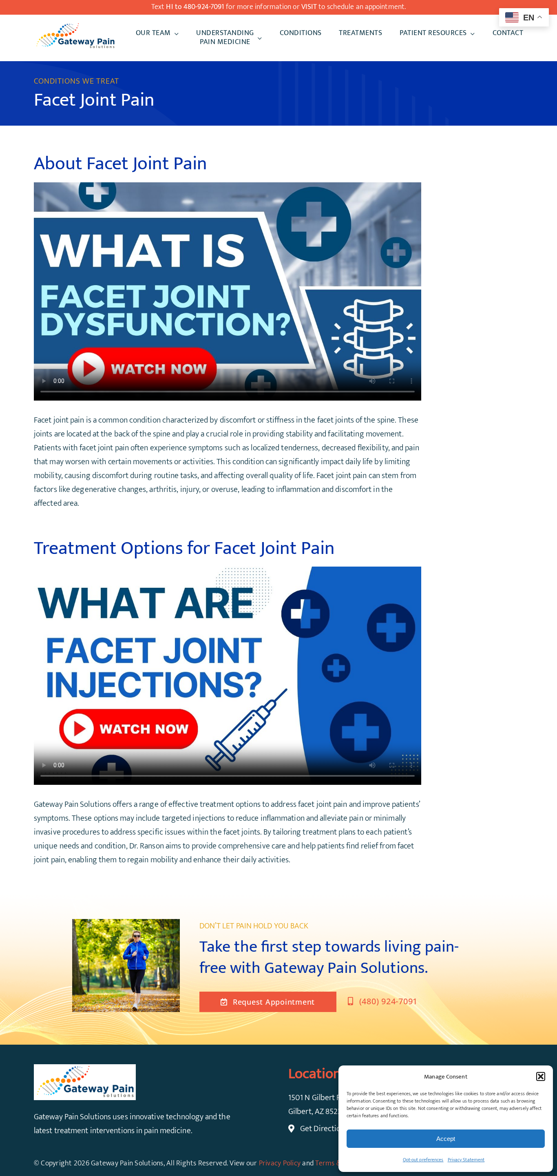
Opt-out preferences (423, 1160)
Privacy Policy (280, 1163)
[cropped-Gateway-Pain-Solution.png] (75, 26)
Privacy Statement (466, 1160)
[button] (541, 1076)
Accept (445, 1138)
